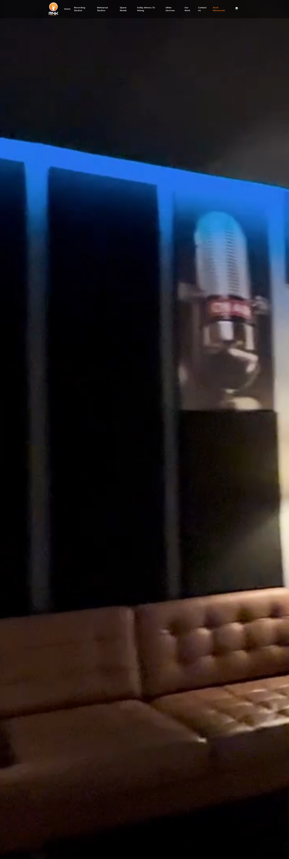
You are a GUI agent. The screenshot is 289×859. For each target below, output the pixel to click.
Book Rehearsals (219, 9)
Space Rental (123, 9)
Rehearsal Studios (102, 9)
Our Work (187, 9)
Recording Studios (79, 9)
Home (67, 9)
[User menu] (237, 9)
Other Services (170, 9)
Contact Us (202, 9)
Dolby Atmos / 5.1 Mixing (146, 9)
